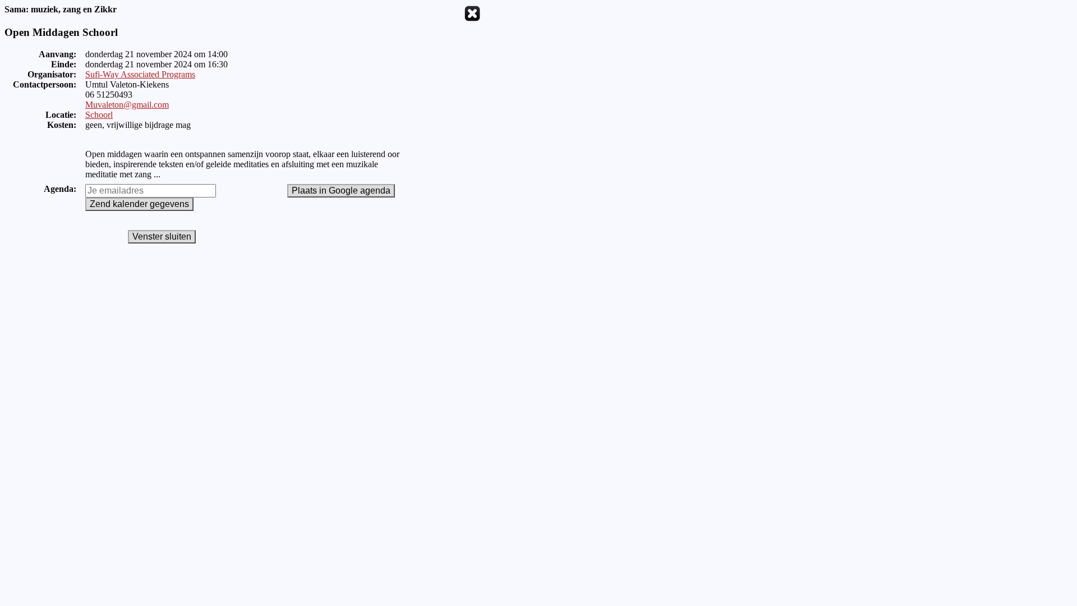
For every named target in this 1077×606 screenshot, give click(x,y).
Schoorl (99, 115)
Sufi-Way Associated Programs (140, 74)
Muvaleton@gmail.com (127, 104)
